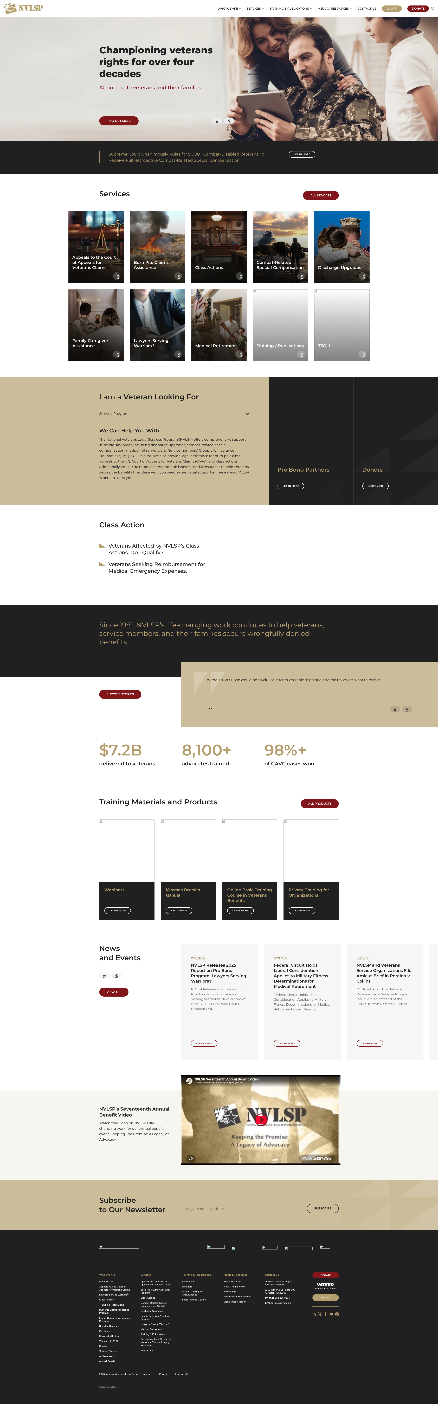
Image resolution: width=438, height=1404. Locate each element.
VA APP (325, 1297)
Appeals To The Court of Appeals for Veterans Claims (114, 1288)
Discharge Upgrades (152, 1311)
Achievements (106, 1356)
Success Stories (120, 694)
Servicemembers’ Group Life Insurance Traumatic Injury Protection (156, 1342)
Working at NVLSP (109, 1341)
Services (254, 8)
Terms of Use (182, 1374)
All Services (320, 195)
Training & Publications (289, 8)
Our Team (104, 1331)
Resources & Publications (237, 1296)
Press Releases (232, 1281)
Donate (418, 8)
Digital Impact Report (235, 1301)
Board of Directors (109, 1326)
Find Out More (119, 121)
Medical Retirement (151, 1329)
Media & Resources (333, 8)
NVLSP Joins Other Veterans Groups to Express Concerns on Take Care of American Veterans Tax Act (302, 976)
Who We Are (228, 8)
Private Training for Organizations (192, 1293)
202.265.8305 (282, 1297)
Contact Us (367, 8)
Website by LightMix (108, 1387)
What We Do (106, 1281)
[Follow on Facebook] (325, 1314)
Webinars (187, 1286)
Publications (188, 1281)
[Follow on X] (320, 1314)
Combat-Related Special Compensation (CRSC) (154, 1304)
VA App (391, 8)
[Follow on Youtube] (331, 1314)
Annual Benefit (107, 1361)
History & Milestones (110, 1336)
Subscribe (322, 1208)
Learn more (302, 154)
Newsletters (230, 1291)
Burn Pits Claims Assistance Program (114, 1311)
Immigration (147, 1350)
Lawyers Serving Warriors (113, 1294)
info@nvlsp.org (283, 1303)
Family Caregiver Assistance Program (114, 1319)
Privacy (163, 1374)
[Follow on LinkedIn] (314, 1314)
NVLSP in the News (234, 1286)
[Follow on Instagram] (337, 1314)
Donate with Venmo (325, 1288)
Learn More (118, 910)
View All (114, 992)
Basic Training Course (194, 1299)
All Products (319, 803)
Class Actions (106, 1299)
